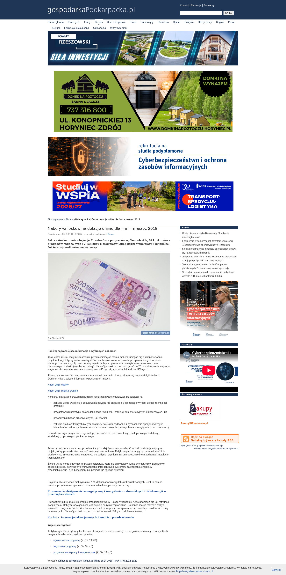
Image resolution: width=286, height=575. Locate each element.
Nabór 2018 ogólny (58, 384)
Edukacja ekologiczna (76, 27)
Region (220, 22)
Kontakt (184, 5)
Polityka (189, 22)
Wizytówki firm (118, 27)
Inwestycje (74, 22)
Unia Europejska (116, 22)
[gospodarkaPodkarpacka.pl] (91, 10)
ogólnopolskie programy (67, 540)
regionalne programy (65, 546)
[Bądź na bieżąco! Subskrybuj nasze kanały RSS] (210, 438)
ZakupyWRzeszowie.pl (194, 423)
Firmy (87, 22)
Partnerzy (209, 5)
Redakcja (196, 5)
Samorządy (147, 22)
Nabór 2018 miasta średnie (63, 390)
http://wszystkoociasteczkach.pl (194, 571)
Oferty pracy (205, 22)
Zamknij (276, 569)
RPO (116, 560)
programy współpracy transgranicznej (74, 552)
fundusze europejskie (70, 560)
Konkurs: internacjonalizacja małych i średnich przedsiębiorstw (91, 517)
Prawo (231, 22)
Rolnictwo (163, 22)
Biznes (99, 22)
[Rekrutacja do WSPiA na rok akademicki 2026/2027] (143, 209)
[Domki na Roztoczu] (143, 130)
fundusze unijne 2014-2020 (97, 560)
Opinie (176, 22)
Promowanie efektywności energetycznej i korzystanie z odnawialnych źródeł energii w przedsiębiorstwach (107, 493)
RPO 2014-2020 (128, 560)
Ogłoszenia (99, 27)
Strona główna (56, 22)
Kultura (56, 27)
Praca (133, 22)
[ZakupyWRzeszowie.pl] (200, 409)
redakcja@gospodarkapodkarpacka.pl (220, 448)
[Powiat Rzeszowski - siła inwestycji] (143, 64)
